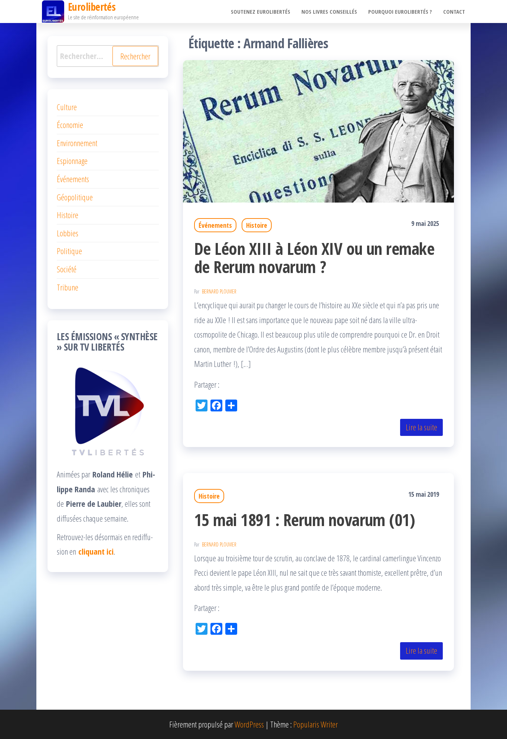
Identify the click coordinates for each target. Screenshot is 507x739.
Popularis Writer (315, 724)
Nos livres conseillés (329, 11)
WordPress (249, 724)
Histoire (256, 225)
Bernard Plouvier (219, 291)
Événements (215, 225)
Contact (454, 11)
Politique (69, 250)
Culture (67, 106)
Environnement (77, 142)
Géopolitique (75, 197)
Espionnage (72, 160)
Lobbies (67, 233)
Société (66, 269)
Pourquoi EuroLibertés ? (400, 11)
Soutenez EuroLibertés (260, 11)
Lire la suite (421, 427)
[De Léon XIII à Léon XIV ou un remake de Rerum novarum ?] (318, 130)
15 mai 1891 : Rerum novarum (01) (304, 519)
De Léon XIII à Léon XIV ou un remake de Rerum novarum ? (314, 257)
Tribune (67, 287)
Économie (70, 124)
